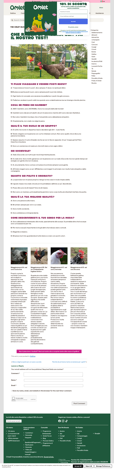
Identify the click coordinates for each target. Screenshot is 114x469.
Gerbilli (94, 59)
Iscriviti (73, 21)
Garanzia (28, 447)
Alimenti (94, 35)
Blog (44, 438)
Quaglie (97, 433)
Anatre (62, 431)
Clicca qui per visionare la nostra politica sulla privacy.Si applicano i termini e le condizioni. (75, 32)
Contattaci (29, 433)
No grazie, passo (73, 27)
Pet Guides (79, 427)
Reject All (89, 466)
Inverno (94, 64)
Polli (61, 438)
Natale (94, 71)
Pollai (93, 76)
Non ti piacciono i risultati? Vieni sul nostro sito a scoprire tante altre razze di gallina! (49, 351)
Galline (32, 356)
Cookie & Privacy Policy (64, 460)
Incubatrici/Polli (97, 61)
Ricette (94, 83)
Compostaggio (82, 436)
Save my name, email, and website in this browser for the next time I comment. (42, 391)
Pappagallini (96, 73)
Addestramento (97, 32)
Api (61, 433)
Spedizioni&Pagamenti (32, 442)
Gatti (93, 56)
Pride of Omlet (96, 81)
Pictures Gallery (48, 441)
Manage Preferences (103, 466)
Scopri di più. (49, 457)
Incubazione (81, 445)
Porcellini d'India (97, 78)
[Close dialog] (86, 4)
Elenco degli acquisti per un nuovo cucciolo (27, 362)
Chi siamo (11, 431)
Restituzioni (29, 445)
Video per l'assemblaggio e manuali (30, 452)
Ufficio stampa (13, 438)
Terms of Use (62, 459)
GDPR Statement (14, 441)
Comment (15, 373)
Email (13, 385)
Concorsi (94, 44)
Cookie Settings (64, 462)
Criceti (94, 49)
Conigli (94, 47)
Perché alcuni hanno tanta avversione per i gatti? (69, 362)
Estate (94, 52)
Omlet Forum (47, 436)
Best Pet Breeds (63, 427)
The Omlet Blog (17, 27)
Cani (93, 42)
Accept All (78, 466)
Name (14, 380)
